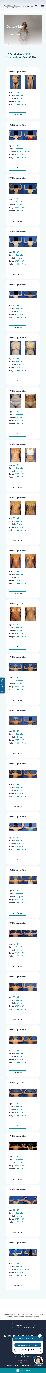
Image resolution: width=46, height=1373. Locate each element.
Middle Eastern (23, 152)
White (19, 98)
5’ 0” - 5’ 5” (19, 155)
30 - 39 (16, 252)
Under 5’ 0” (20, 101)
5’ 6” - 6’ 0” (19, 208)
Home (11, 34)
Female (19, 95)
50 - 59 (16, 92)
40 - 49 (16, 305)
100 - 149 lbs (21, 104)
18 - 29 (16, 199)
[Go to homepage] (10, 6)
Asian (19, 524)
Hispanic (21, 258)
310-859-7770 (28, 6)
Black (19, 577)
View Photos (17, 114)
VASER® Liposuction (18, 56)
